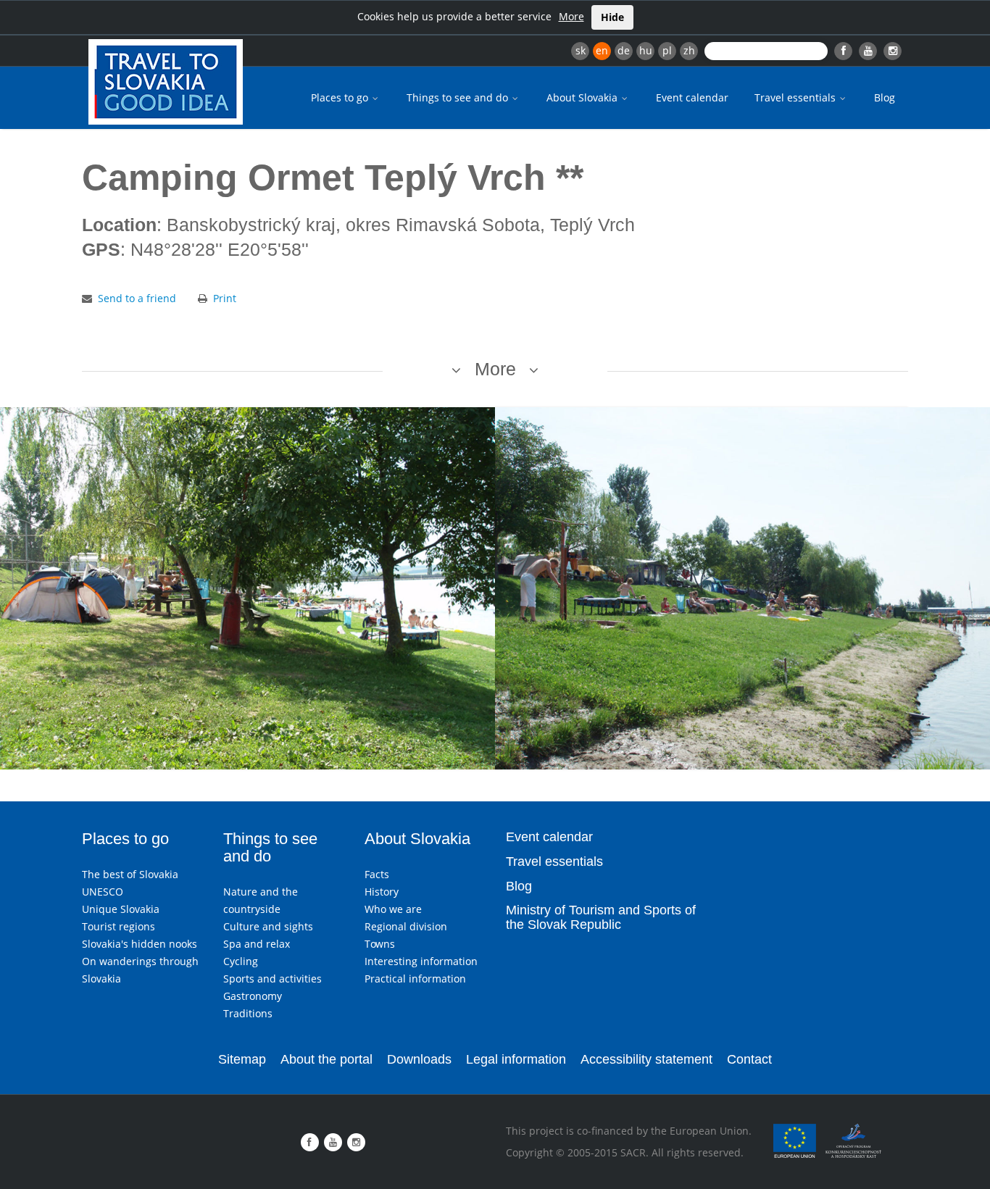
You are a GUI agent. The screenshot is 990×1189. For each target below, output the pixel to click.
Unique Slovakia (120, 909)
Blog (884, 97)
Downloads (419, 1059)
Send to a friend (137, 298)
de (623, 50)
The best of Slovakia (130, 874)
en (602, 50)
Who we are (393, 909)
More (571, 16)
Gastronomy (252, 996)
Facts (377, 874)
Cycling (240, 961)
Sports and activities (272, 978)
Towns (380, 944)
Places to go (341, 97)
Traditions (248, 1013)
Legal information (516, 1059)
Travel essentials (796, 97)
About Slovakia (583, 97)
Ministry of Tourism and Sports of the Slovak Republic (601, 917)
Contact (749, 1059)
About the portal (326, 1059)
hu (645, 50)
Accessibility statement (646, 1059)
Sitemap (242, 1059)
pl (667, 50)
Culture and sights (268, 926)
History (382, 891)
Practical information (415, 978)
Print (224, 298)
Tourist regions (118, 926)
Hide (612, 17)
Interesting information (421, 961)
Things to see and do (459, 97)
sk (580, 50)
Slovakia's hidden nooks (139, 944)
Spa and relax (256, 944)
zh (689, 50)
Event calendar (692, 97)
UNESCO (102, 891)
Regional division (406, 926)
